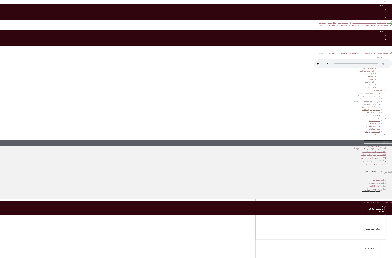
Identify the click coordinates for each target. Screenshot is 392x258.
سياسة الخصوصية (380, 213)
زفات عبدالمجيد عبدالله (375, 189)
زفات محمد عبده (378, 179)
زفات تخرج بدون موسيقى (371, 112)
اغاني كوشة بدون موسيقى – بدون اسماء (367, 101)
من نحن (383, 206)
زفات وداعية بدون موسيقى (371, 107)
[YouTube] (385, 10)
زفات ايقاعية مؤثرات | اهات (371, 190)
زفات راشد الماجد (378, 185)
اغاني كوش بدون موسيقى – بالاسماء (368, 98)
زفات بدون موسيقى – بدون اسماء (369, 96)
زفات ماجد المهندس (377, 182)
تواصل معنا (382, 211)
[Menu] (391, 48)
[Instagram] (385, 12)
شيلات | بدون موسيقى (372, 229)
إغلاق (385, 1)
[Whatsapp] (385, 15)
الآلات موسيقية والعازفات (377, 209)
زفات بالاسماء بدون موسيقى (370, 93)
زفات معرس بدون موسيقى (371, 104)
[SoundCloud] (385, 18)
